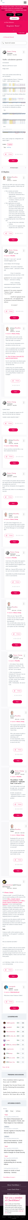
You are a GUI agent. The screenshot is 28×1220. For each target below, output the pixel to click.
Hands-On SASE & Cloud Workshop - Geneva (12, 1171)
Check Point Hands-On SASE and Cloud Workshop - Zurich (13, 1141)
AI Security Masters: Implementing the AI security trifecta (12, 1162)
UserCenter (14, 1218)
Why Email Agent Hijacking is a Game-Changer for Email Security (14, 1151)
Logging (10, 144)
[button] (10, 14)
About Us (23, 1216)
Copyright (10, 1216)
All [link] (6, 1111)
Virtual (6, 1114)
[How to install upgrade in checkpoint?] (25, 167)
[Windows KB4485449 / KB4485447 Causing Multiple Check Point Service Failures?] (2, 167)
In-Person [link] (18, 1111)
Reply (13, 160)
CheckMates (9, 1177)
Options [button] (25, 37)
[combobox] (14, 43)
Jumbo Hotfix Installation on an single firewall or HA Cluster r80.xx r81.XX (14, 1093)
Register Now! (13, 26)
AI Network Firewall (8, 37)
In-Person (7, 1126)
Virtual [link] (11, 1111)
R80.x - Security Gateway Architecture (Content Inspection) (13, 902)
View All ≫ (5, 1067)
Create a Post (21, 32)
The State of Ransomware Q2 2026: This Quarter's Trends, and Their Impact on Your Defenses (14, 1121)
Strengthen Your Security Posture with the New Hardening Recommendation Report (14, 1087)
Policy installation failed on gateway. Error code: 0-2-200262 (13, 1081)
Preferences (14, 18)
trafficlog (9, 147)
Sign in (6, 1204)
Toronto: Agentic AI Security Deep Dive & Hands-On (14, 1132)
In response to (9, 255)
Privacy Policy (16, 1216)
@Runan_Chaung (8, 892)
